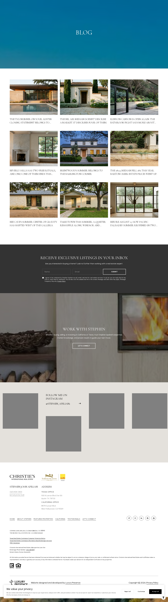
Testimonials (74, 519)
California (60, 519)
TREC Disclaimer (15, 543)
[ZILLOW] (153, 518)
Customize (141, 591)
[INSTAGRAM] (135, 518)
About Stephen (24, 519)
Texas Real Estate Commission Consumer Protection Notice (27, 538)
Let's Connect (89, 519)
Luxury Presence (72, 582)
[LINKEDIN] (141, 518)
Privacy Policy (61, 281)
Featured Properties (43, 519)
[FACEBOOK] (129, 518)
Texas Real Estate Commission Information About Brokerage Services (31, 540)
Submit (114, 272)
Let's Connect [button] (84, 346)
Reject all (128, 591)
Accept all (155, 591)
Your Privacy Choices (84, 599)
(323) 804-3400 (16, 492)
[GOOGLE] (147, 518)
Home (12, 519)
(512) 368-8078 (30, 550)
